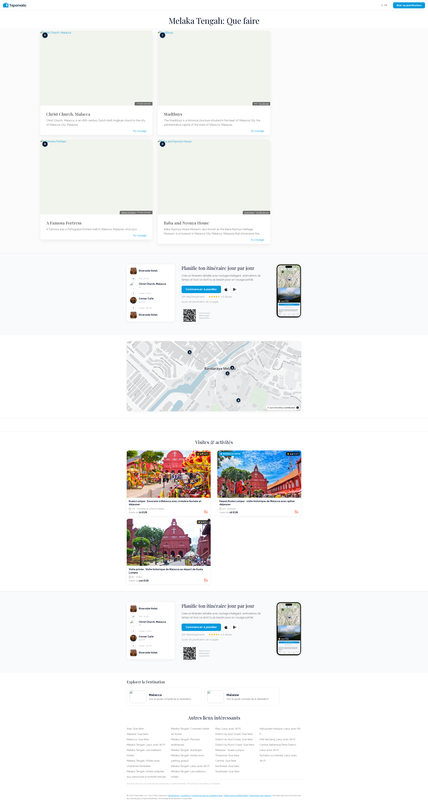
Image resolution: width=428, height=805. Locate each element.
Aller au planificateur (409, 5)
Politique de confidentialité (236, 795)
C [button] (227, 373)
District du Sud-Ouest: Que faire (234, 734)
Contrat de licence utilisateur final (207, 795)
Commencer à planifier (201, 289)
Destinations (173, 795)
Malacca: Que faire (138, 739)
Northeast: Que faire (227, 766)
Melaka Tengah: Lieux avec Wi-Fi (146, 744)
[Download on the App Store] (226, 289)
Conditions (185, 795)
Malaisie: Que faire (137, 734)
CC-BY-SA (264, 103)
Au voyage (139, 131)
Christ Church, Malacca (68, 114)
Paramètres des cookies (260, 795)
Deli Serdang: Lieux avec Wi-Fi (277, 739)
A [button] (232, 367)
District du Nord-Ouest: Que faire (234, 744)
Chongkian (249, 212)
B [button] (238, 400)
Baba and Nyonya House (186, 222)
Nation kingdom (128, 212)
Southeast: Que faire (227, 771)
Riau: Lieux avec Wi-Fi (228, 728)
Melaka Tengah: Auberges (186, 750)
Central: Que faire (225, 760)
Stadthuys (173, 114)
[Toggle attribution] (298, 408)
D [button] (189, 352)
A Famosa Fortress (64, 222)
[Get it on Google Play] (234, 289)
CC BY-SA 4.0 (262, 212)
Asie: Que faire (135, 728)
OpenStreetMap (276, 407)
